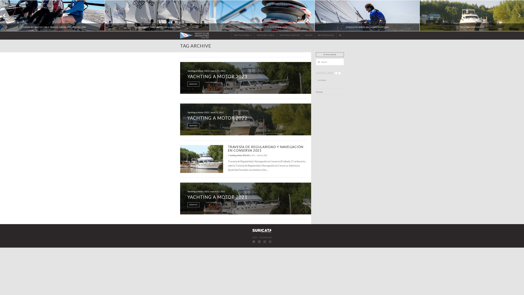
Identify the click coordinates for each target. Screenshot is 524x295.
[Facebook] (254, 241)
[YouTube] (265, 241)
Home (254, 237)
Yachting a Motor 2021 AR (239, 155)
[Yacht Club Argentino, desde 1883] (194, 35)
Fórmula (319, 92)
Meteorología (266, 237)
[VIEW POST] (201, 159)
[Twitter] (259, 241)
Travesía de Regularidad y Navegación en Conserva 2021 (265, 148)
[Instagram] (270, 241)
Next (518, 15)
